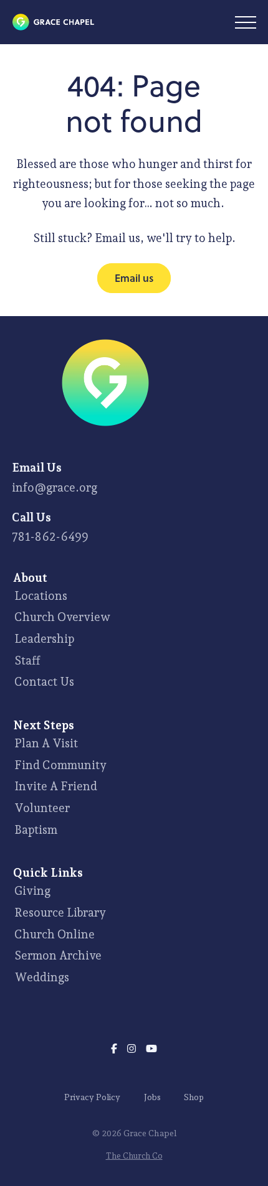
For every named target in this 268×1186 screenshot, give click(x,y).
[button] (245, 22)
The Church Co (134, 1155)
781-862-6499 (50, 536)
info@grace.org (54, 487)
